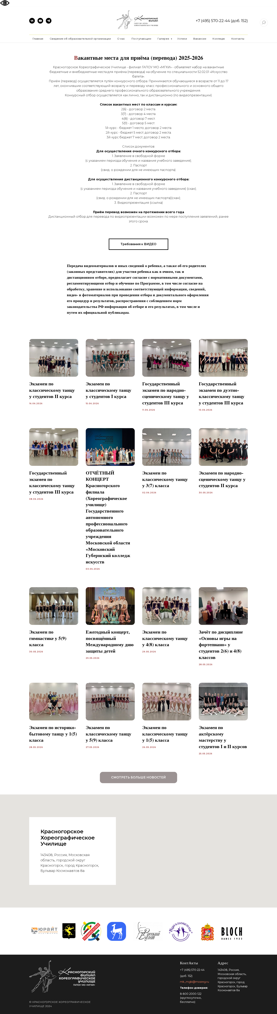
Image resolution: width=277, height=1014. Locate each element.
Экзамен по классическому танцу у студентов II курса (52, 390)
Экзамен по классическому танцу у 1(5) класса (165, 734)
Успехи (182, 38)
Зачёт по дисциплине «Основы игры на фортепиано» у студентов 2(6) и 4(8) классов (221, 644)
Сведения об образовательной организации (80, 38)
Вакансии (199, 38)
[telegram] (48, 22)
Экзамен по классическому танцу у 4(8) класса (165, 638)
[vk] (32, 22)
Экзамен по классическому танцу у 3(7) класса (165, 479)
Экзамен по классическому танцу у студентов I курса (108, 390)
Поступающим (141, 38)
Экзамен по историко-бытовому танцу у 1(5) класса (53, 734)
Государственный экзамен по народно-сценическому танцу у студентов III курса (165, 393)
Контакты (237, 38)
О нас (121, 38)
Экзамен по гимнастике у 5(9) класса (47, 638)
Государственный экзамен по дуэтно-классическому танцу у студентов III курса (221, 393)
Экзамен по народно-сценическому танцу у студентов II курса (222, 479)
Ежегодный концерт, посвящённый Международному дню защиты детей (110, 641)
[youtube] (40, 22)
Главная (38, 38)
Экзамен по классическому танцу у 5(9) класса (108, 734)
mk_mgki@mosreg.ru (194, 981)
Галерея (164, 38)
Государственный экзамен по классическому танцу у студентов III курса (52, 482)
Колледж (219, 38)
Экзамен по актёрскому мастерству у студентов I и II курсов (223, 737)
